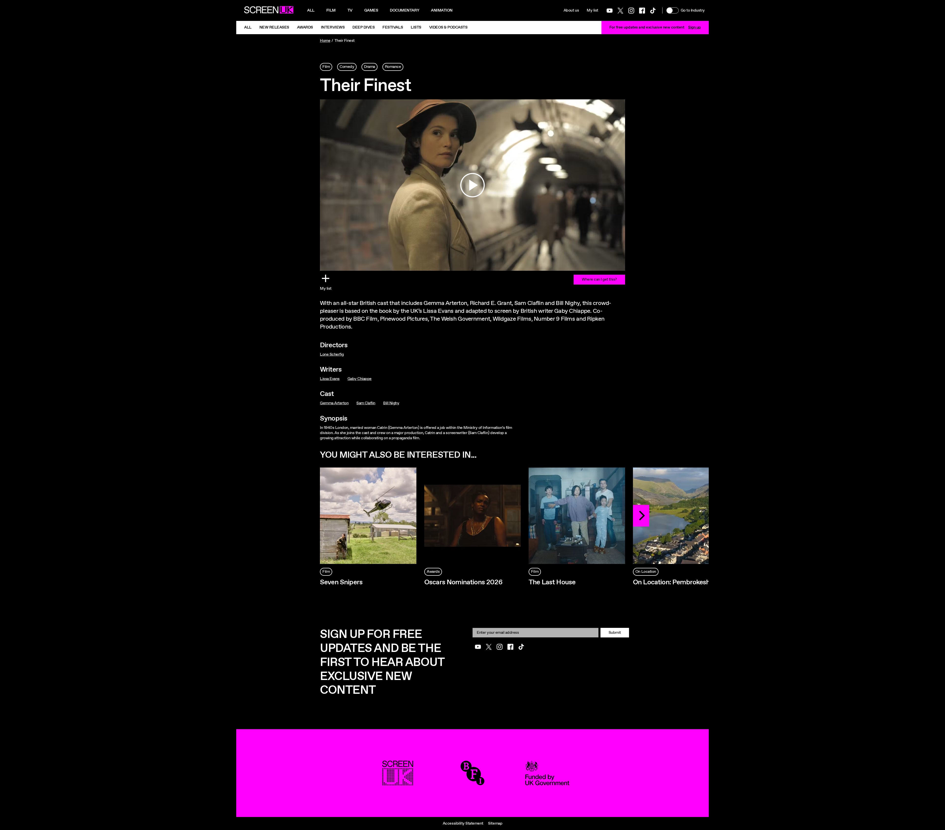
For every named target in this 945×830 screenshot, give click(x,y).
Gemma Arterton (334, 403)
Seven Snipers (341, 582)
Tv (349, 10)
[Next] (641, 516)
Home (325, 40)
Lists (416, 27)
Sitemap (495, 823)
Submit (615, 632)
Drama (369, 66)
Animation (442, 10)
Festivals (392, 27)
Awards (305, 27)
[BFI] (472, 782)
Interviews (333, 27)
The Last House (552, 582)
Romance (393, 66)
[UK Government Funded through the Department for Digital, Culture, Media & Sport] (547, 782)
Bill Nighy (391, 403)
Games (371, 10)
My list (592, 10)
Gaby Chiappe (359, 378)
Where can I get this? (599, 279)
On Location (645, 571)
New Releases (274, 27)
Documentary (404, 10)
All (311, 10)
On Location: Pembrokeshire (675, 582)
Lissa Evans (330, 378)
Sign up (694, 27)
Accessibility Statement (463, 823)
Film (331, 10)
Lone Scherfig (332, 354)
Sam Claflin (365, 403)
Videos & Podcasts (448, 27)
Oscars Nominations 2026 (463, 582)
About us (571, 10)
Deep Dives (363, 27)
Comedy (347, 66)
